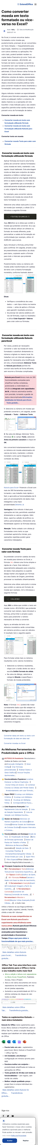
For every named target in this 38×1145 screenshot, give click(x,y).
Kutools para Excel (11, 488)
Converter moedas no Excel (14, 743)
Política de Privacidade (18, 1135)
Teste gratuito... (12, 403)
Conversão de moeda (19, 894)
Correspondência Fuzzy (22, 803)
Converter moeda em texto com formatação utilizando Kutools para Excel (18, 129)
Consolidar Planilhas (13, 851)
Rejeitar (26, 1141)
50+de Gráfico (14, 875)
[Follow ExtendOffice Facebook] (3, 1116)
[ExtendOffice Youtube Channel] (12, 1116)
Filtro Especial (12, 859)
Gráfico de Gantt (28, 875)
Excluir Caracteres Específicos (21, 872)
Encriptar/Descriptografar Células (18, 854)
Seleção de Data (22, 848)
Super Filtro (30, 857)
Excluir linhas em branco (15, 785)
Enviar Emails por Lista (14, 857)
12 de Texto (16, 869)
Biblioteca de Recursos (14, 845)
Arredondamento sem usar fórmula (19, 790)
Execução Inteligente (15, 764)
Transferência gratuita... (19, 1010)
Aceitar (9, 1141)
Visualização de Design (20, 837)
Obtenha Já (19, 505)
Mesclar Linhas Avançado (20, 900)
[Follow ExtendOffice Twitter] (8, 1116)
